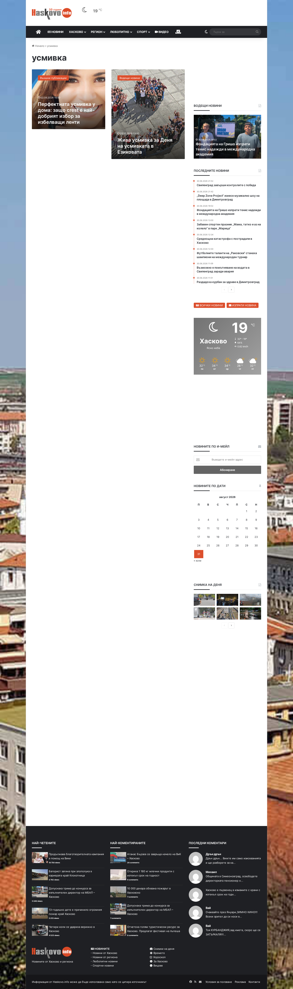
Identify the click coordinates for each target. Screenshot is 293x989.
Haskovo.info (61, 981)
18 (208, 536)
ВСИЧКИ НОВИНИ (211, 305)
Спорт (142, 31)
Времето (159, 953)
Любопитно (119, 31)
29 (246, 545)
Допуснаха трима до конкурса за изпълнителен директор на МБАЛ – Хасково (72, 892)
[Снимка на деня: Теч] (250, 613)
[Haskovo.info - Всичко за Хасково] (52, 14)
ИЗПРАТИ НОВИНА (243, 305)
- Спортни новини (102, 965)
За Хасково (160, 961)
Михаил (211, 872)
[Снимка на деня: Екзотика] (204, 600)
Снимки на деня (163, 948)
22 (246, 536)
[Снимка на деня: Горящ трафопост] (250, 600)
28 (237, 545)
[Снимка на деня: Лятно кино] (227, 600)
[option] (227, 137)
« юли (197, 560)
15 (246, 528)
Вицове (158, 965)
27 (227, 545)
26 (217, 545)
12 (217, 528)
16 (256, 528)
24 (198, 545)
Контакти (254, 981)
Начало (39, 45)
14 (237, 528)
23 (256, 536)
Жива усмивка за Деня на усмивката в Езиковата (144, 146)
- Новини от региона (104, 957)
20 (227, 536)
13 (227, 528)
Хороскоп (159, 957)
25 (208, 545)
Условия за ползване (218, 981)
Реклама (240, 981)
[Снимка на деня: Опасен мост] (227, 613)
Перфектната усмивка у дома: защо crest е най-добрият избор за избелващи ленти (66, 113)
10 (198, 528)
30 (256, 545)
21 (237, 536)
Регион (96, 31)
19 (217, 536)
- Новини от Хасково (104, 953)
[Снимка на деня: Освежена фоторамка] (204, 613)
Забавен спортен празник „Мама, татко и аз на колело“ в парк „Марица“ (225, 149)
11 (208, 528)
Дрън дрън (213, 854)
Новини (57, 31)
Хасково (76, 31)
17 (198, 536)
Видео (163, 31)
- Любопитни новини (104, 961)
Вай (208, 907)
